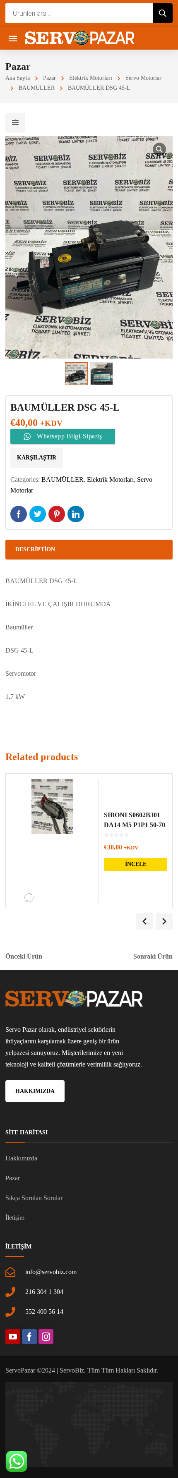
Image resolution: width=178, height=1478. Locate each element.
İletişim (14, 1217)
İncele (136, 864)
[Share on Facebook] (18, 514)
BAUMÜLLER (37, 88)
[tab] (88, 550)
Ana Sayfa (17, 78)
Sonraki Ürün (153, 956)
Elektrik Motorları (90, 78)
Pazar (49, 78)
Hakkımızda (21, 1158)
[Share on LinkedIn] (75, 514)
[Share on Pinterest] (56, 514)
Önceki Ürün (23, 956)
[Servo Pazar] (80, 37)
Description (35, 549)
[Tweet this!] (37, 514)
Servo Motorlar (143, 78)
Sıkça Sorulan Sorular (34, 1197)
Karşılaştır (36, 457)
